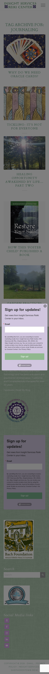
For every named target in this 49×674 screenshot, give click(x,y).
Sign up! (24, 356)
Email (7, 324)
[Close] (45, 306)
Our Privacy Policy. (25, 349)
